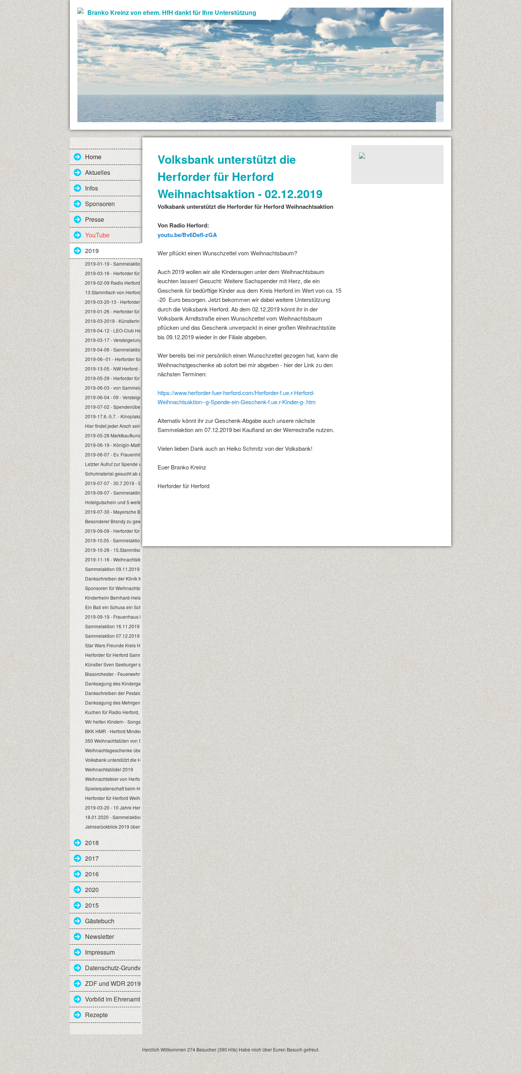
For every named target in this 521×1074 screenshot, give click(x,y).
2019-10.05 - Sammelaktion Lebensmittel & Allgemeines (112, 540)
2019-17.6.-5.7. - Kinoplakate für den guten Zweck (112, 416)
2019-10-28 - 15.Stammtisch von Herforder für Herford (112, 550)
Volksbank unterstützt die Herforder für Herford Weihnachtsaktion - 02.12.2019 (112, 759)
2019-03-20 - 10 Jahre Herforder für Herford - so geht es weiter (112, 807)
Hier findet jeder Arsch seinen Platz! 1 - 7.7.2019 (112, 426)
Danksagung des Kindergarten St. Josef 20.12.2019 (112, 683)
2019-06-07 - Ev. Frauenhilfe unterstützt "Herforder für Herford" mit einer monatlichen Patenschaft (112, 454)
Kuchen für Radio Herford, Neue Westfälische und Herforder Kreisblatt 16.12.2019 (112, 712)
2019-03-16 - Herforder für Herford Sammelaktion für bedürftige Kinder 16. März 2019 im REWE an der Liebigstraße (112, 273)
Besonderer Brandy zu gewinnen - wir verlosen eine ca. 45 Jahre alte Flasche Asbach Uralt (112, 521)
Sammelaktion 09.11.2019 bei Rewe (112, 569)
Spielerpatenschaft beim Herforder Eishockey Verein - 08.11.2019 (112, 788)
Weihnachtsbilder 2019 (109, 769)
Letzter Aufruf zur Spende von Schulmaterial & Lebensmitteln (112, 464)
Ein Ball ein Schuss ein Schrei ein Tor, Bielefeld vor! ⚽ (112, 607)
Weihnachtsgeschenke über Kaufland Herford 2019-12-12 (112, 750)
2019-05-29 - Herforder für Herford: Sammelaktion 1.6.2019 (112, 378)
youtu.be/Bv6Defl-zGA (187, 235)
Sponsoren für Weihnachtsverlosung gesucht (112, 588)
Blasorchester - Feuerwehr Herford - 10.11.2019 (112, 674)
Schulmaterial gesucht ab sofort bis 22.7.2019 (112, 473)
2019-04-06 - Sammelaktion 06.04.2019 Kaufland (112, 349)
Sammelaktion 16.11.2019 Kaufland (112, 626)
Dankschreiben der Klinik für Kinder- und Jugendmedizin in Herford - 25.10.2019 (112, 578)
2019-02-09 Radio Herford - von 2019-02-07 (112, 282)
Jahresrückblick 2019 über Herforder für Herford (112, 826)
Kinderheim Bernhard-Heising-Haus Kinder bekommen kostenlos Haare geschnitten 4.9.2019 (112, 597)
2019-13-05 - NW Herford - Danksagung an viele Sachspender (112, 368)
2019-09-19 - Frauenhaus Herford (112, 616)
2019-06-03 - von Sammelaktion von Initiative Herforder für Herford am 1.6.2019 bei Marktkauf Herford (112, 387)
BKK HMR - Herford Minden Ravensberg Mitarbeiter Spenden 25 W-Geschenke (112, 731)
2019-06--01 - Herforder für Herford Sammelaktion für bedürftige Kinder (112, 359)
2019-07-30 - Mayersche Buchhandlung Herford (112, 511)
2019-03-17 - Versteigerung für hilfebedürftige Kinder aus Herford (112, 340)
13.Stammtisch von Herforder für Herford (112, 292)
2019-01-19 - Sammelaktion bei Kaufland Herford (112, 263)
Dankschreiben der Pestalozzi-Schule (112, 693)
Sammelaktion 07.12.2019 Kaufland (112, 635)
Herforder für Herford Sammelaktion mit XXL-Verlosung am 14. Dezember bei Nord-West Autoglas (112, 654)
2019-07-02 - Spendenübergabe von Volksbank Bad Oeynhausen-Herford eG (112, 406)
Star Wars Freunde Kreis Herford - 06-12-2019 (112, 645)
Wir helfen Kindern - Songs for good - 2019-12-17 (112, 721)
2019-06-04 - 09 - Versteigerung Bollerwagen (112, 397)
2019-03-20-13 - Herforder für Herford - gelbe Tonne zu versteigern (112, 301)
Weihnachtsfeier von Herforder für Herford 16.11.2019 (112, 779)
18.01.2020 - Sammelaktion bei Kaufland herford (112, 817)
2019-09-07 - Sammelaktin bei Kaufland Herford (112, 492)
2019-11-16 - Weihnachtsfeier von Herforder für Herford (112, 559)
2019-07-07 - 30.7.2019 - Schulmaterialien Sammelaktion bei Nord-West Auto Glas (112, 483)
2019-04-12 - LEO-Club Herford (112, 330)
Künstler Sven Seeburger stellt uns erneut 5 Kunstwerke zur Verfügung (112, 664)
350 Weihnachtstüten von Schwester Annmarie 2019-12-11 (112, 740)
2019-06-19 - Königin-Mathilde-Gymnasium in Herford (112, 445)
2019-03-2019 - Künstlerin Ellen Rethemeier (112, 321)
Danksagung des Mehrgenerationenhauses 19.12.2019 (112, 702)
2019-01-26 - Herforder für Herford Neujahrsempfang (112, 311)
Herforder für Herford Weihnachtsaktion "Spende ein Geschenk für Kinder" (112, 798)
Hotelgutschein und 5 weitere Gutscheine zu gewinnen (112, 502)
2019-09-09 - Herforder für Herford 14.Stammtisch (112, 530)
